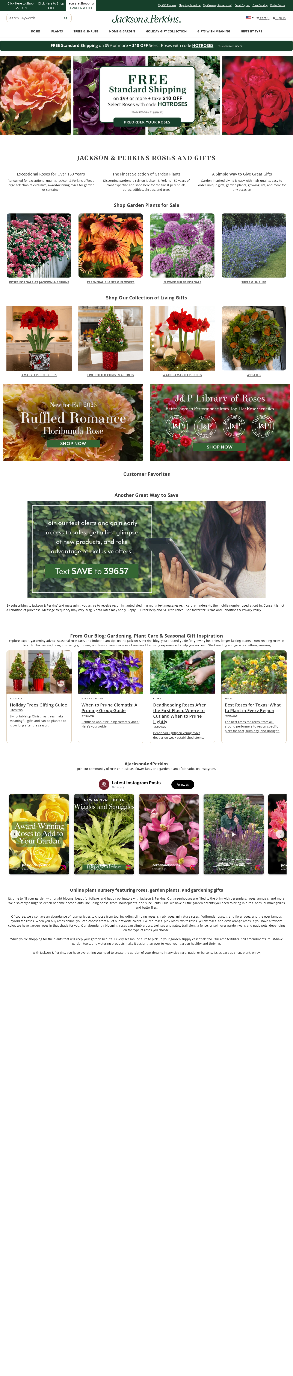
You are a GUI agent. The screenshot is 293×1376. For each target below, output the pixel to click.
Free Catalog (260, 5)
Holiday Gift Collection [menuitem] (166, 31)
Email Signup (242, 5)
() (265, 18)
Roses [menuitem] (36, 31)
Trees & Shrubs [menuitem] (86, 31)
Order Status (277, 5)
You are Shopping (81, 5)
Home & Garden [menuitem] (122, 31)
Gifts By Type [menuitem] (251, 31)
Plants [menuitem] (57, 31)
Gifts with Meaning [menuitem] (213, 31)
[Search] (66, 18)
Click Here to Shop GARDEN (21, 5)
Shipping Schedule (190, 5)
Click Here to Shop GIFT (51, 5)
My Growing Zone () (217, 5)
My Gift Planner (167, 5)
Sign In (280, 18)
